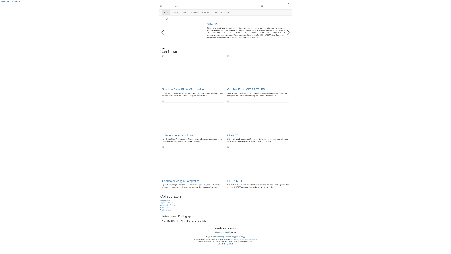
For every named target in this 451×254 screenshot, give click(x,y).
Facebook (219, 237)
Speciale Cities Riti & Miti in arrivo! (183, 89)
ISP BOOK (218, 12)
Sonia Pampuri (165, 210)
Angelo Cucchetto (166, 203)
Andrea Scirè (165, 200)
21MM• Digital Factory (228, 244)
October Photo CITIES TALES (246, 89)
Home (166, 12)
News (228, 12)
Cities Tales (206, 12)
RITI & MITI (234, 181)
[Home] (175, 6)
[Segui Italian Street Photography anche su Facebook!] (288, 3)
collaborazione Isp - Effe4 (177, 135)
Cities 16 (212, 24)
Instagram (229, 237)
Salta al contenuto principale (10, 1)
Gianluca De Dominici (168, 205)
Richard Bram (165, 207)
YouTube (239, 237)
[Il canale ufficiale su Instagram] (290, 3)
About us (175, 12)
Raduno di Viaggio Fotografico (180, 181)
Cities (184, 12)
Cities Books (194, 12)
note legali (253, 239)
